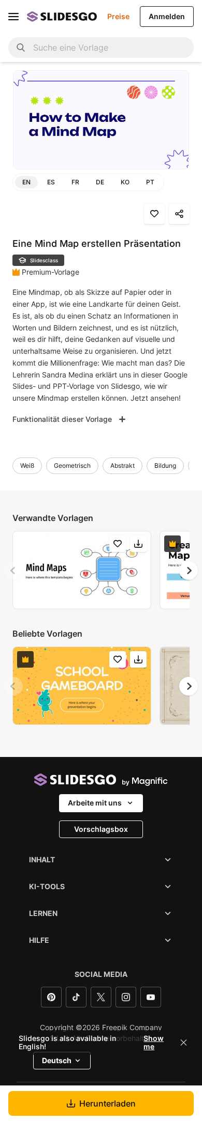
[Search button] (20, 47)
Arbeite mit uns (95, 802)
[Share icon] (179, 213)
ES (51, 182)
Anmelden (167, 16)
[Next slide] (188, 570)
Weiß (27, 465)
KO (125, 182)
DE (100, 182)
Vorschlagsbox (101, 829)
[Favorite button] (154, 213)
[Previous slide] (13, 570)
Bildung (165, 465)
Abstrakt (122, 465)
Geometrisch (72, 465)
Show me (153, 1042)
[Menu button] (13, 16)
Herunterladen (107, 1103)
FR (75, 182)
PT (150, 182)
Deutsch (56, 1060)
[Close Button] (184, 1042)
